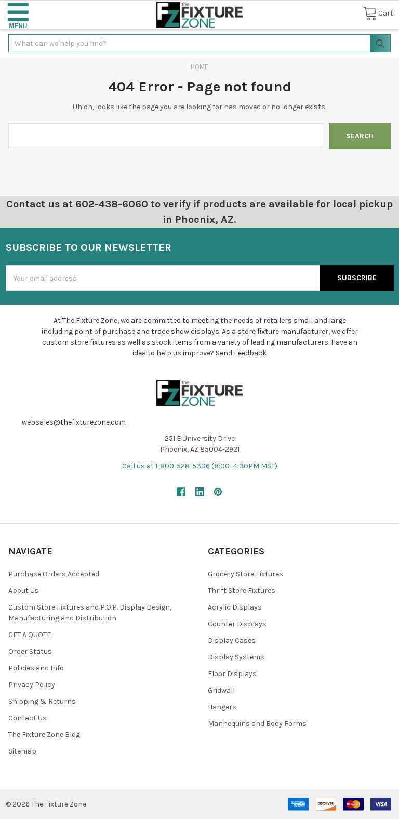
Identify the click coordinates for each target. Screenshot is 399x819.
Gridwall (221, 690)
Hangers (222, 707)
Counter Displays (237, 623)
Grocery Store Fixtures (245, 574)
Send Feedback (241, 353)
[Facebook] (181, 492)
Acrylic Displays (235, 607)
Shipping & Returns (42, 701)
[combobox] (199, 43)
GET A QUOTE (29, 634)
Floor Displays (232, 673)
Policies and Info (36, 668)
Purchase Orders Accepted (53, 574)
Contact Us (27, 718)
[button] (18, 15)
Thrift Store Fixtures (241, 590)
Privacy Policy (31, 684)
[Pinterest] (218, 492)
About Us (23, 590)
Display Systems (236, 657)
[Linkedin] (200, 492)
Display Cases (232, 640)
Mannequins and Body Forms (257, 723)
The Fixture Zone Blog (44, 734)
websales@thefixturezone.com (74, 422)
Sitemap (22, 751)
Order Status (30, 651)
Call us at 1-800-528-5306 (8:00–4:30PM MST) (199, 465)
